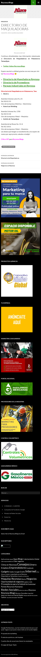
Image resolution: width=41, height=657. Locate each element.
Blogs (20, 559)
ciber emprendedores (7, 561)
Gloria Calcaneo (17, 33)
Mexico (23, 579)
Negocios (31, 578)
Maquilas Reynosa (9, 146)
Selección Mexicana (7, 595)
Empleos (5, 568)
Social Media (18, 595)
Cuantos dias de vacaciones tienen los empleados (17, 641)
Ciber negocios (18, 561)
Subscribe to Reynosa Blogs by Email (13, 534)
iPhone (3, 574)
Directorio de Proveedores (16, 82)
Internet (30, 571)
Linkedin (7, 574)
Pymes (4, 586)
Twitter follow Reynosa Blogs (14, 66)
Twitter (3, 597)
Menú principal (38, 2)
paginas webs (28, 582)
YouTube (20, 597)
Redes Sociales (10, 589)
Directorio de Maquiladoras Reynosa (21, 79)
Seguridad (30, 593)
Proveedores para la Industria (14, 584)
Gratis (22, 572)
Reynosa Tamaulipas (22, 593)
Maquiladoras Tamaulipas (9, 576)
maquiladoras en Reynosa (18, 574)
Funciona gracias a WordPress (9, 654)
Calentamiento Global (31, 559)
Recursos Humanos (15, 587)
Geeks (11, 572)
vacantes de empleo (12, 597)
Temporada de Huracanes (30, 595)
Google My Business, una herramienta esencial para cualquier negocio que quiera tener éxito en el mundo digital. (19, 629)
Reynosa (32, 590)
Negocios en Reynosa (8, 164)
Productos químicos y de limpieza (12, 637)
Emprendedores (17, 567)
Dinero (32, 564)
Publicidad (31, 584)
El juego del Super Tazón (9, 645)
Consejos (23, 564)
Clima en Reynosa (9, 564)
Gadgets (5, 571)
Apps (15, 559)
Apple (11, 559)
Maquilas (4, 21)
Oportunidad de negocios (12, 581)
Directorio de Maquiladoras (10, 157)
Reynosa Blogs (7, 2)
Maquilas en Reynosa (23, 576)
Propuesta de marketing (9, 633)
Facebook (29, 568)
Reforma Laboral (23, 590)
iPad (38, 572)
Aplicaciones (5, 559)
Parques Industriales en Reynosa (19, 85)
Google (17, 572)
